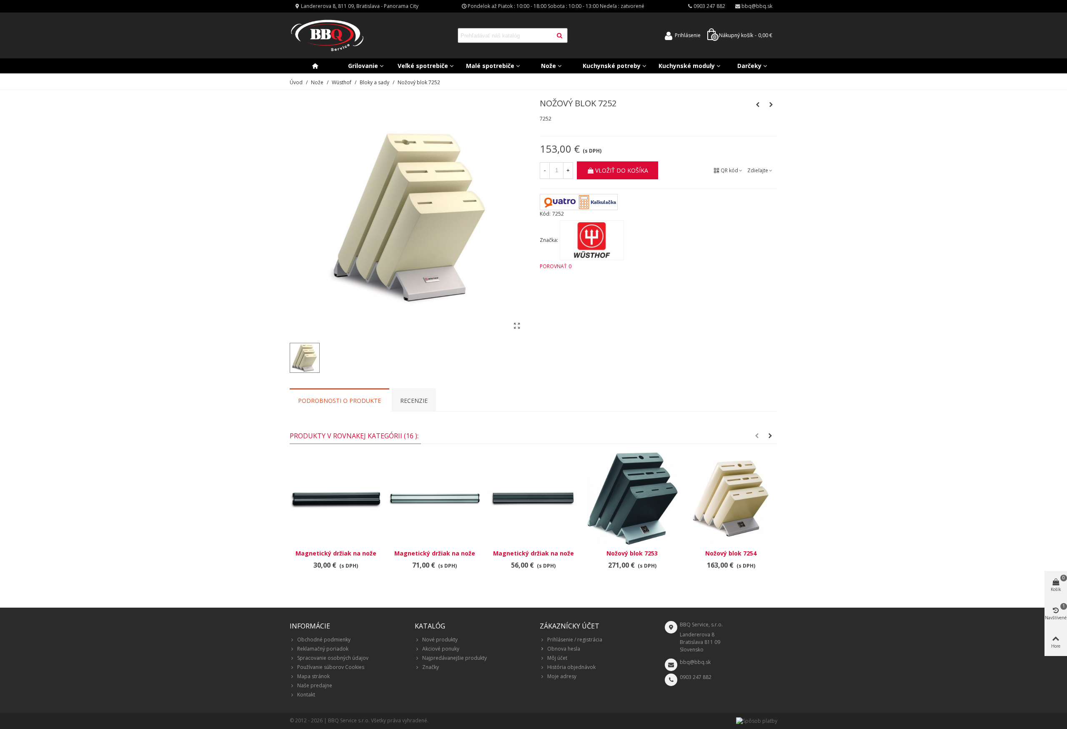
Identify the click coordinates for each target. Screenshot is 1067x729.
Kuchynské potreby (612, 66)
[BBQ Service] (327, 35)
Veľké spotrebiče (423, 66)
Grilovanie (363, 66)
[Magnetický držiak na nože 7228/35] (757, 104)
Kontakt (306, 694)
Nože (548, 66)
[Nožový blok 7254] (771, 104)
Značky (430, 667)
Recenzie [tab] (414, 401)
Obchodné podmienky (324, 639)
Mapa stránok (313, 676)
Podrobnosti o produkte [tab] (339, 401)
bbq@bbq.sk (695, 662)
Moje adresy (561, 676)
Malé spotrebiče (490, 66)
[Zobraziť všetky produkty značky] (592, 240)
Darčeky (749, 66)
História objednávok (571, 667)
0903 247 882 (695, 677)
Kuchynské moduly (687, 66)
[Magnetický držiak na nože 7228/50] (434, 498)
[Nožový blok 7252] (517, 325)
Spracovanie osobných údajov (332, 657)
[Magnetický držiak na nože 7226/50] (533, 498)
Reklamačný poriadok (322, 648)
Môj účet (557, 657)
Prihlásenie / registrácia (574, 639)
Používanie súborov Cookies (330, 667)
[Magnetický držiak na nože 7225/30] (336, 498)
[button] (757, 436)
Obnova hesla (563, 648)
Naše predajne (314, 685)
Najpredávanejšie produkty (454, 657)
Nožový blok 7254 (730, 553)
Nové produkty (440, 639)
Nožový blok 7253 (632, 553)
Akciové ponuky (440, 648)
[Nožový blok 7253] (632, 498)
